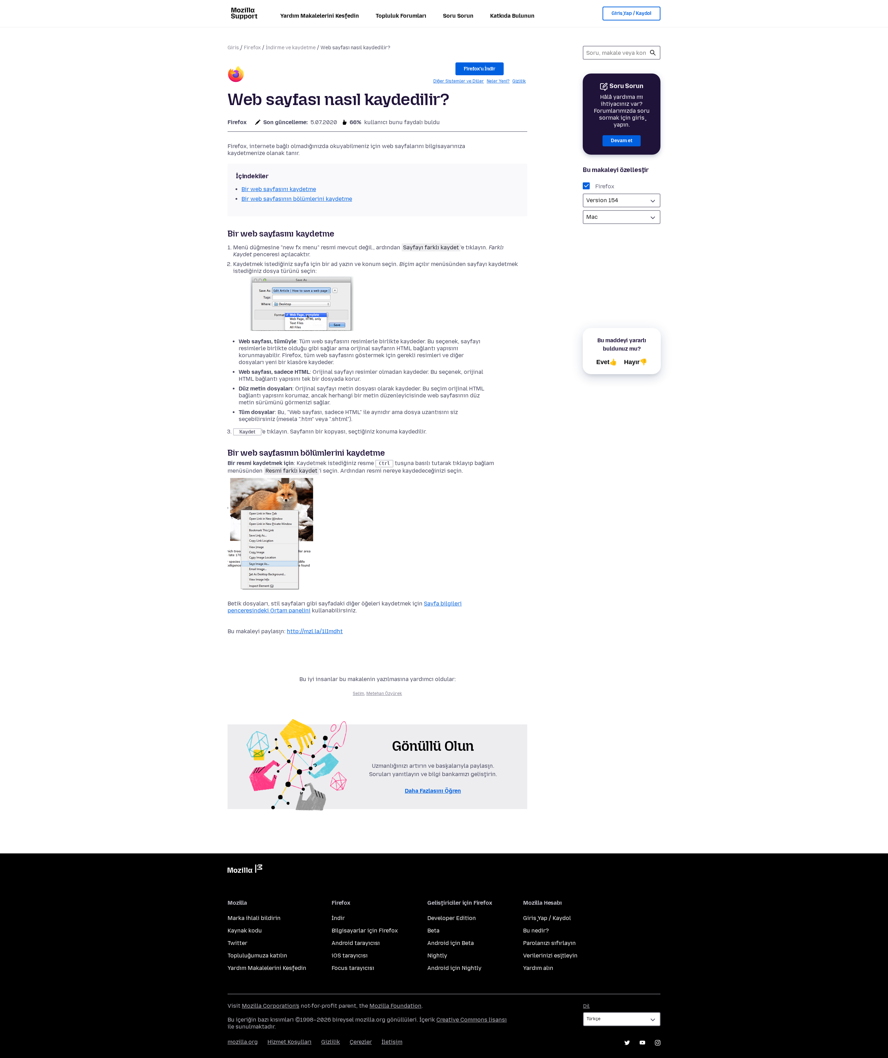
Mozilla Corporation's (270, 1006)
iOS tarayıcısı (350, 955)
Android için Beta (450, 943)
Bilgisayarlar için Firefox (365, 930)
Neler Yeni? (498, 81)
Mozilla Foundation (395, 1006)
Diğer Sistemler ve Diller (458, 81)
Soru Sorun (458, 15)
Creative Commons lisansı (471, 1019)
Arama (652, 52)
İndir (338, 918)
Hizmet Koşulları (289, 1042)
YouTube (642, 1043)
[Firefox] (236, 75)
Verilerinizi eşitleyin (550, 955)
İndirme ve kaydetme (291, 48)
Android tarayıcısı (356, 943)
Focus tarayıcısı (353, 968)
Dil (586, 1006)
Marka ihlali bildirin (254, 918)
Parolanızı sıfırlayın (549, 943)
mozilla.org (243, 1042)
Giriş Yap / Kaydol (631, 13)
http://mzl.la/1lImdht (315, 631)
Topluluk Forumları (401, 15)
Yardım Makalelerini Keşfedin (319, 15)
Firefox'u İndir (479, 69)
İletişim (392, 1042)
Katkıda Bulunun (512, 15)
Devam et (621, 141)
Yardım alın (538, 968)
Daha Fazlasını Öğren (433, 791)
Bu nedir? (536, 930)
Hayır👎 (635, 362)
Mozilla (245, 870)
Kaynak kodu (245, 930)
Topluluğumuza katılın (257, 955)
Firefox (252, 48)
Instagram (657, 1043)
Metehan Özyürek (384, 693)
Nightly (437, 955)
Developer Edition (451, 918)
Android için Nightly (454, 968)
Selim (358, 693)
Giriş (233, 48)
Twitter (237, 943)
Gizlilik (519, 81)
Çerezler (361, 1042)
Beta (433, 930)
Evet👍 (606, 362)
